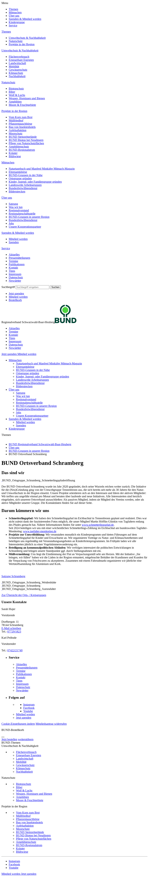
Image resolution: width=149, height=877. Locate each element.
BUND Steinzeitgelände (23, 136)
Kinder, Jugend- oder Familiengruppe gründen (35, 181)
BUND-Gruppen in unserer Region (29, 216)
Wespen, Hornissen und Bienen (27, 98)
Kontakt (13, 267)
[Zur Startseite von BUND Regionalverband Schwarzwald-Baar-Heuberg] (65, 322)
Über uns (14, 15)
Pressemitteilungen (19, 257)
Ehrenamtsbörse (18, 171)
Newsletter (15, 280)
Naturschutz (16, 41)
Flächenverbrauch (19, 56)
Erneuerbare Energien (21, 59)
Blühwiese (15, 156)
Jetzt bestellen (9, 739)
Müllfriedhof (16, 120)
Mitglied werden (18, 238)
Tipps (12, 270)
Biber (12, 91)
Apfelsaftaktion (17, 130)
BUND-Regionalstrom (22, 149)
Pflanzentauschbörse (20, 123)
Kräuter (13, 153)
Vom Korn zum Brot (20, 117)
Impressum (15, 274)
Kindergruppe (17, 22)
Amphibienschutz (19, 146)
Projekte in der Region (22, 44)
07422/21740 (15, 650)
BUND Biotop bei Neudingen (26, 140)
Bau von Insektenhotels (22, 126)
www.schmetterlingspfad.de (98, 524)
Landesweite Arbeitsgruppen (25, 184)
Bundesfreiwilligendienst (23, 188)
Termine (13, 261)
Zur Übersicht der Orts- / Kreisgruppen (23, 595)
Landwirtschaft (17, 63)
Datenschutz (16, 277)
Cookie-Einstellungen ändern (18, 723)
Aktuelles (14, 254)
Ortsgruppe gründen (20, 178)
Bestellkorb (15, 300)
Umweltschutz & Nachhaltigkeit (27, 37)
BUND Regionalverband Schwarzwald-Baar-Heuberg (40, 444)
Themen (13, 9)
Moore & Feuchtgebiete (22, 104)
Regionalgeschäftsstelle (22, 213)
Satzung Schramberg (13, 576)
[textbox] (32, 287)
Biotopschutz (16, 88)
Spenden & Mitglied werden (25, 18)
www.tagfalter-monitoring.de (39, 531)
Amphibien (15, 101)
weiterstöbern (25, 739)
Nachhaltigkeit (17, 76)
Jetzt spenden (16, 293)
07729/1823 (14, 631)
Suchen (55, 287)
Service (13, 25)
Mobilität (14, 66)
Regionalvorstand (19, 210)
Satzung (13, 203)
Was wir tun (16, 207)
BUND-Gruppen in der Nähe (26, 175)
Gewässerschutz (18, 69)
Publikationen (17, 264)
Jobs (11, 223)
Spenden (14, 242)
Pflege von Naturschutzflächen (26, 143)
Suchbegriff (8, 287)
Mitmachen (15, 12)
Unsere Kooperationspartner (25, 226)
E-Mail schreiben (11, 628)
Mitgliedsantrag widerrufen (51, 723)
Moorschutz (15, 133)
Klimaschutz (16, 72)
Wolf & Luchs (17, 95)
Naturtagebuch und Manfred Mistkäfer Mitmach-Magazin (42, 168)
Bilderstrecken (17, 191)
